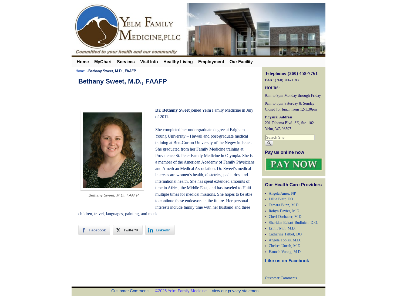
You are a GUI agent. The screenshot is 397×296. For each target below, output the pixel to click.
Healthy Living (178, 61)
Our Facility (241, 61)
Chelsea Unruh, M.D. (285, 246)
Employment (211, 61)
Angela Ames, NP (282, 193)
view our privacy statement (236, 290)
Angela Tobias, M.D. (285, 240)
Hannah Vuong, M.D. (285, 252)
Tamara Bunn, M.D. (284, 205)
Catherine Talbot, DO (285, 234)
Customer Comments (281, 278)
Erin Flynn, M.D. (282, 228)
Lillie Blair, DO (281, 199)
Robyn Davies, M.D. (284, 211)
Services (126, 61)
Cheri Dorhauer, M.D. (285, 216)
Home (83, 61)
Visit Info (149, 61)
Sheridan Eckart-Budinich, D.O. (293, 222)
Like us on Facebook (287, 260)
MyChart (103, 61)
